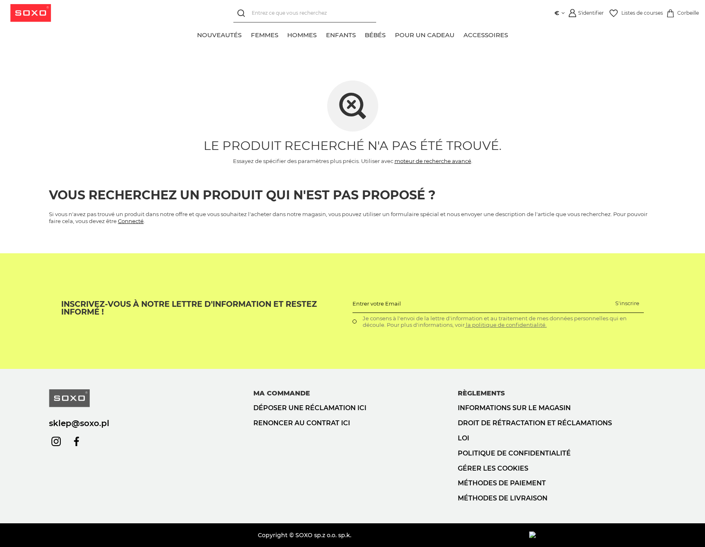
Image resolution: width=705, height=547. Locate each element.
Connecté (131, 221)
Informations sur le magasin (514, 408)
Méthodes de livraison (503, 498)
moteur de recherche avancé (433, 161)
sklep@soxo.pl (79, 423)
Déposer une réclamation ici (309, 408)
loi (463, 438)
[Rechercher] (242, 13)
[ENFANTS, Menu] (360, 34)
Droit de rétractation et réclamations (535, 423)
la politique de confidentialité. (506, 325)
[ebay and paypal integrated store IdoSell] (592, 535)
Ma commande (281, 393)
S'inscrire (627, 303)
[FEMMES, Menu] (283, 34)
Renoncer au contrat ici (301, 423)
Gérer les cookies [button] (493, 468)
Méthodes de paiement (502, 483)
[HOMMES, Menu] (321, 34)
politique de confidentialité (514, 453)
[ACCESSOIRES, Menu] (512, 34)
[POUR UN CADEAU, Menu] (459, 34)
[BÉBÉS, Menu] (390, 34)
